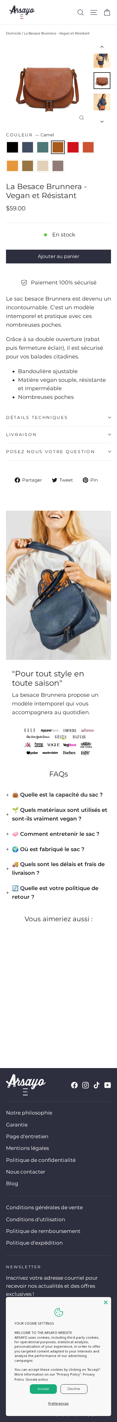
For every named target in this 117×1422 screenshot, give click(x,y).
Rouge (73, 147)
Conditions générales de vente (44, 1207)
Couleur (30, 134)
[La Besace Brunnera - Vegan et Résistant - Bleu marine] (16, 1031)
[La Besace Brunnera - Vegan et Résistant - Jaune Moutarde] (49, 1031)
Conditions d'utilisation (35, 1219)
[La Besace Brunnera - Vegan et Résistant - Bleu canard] (22, 1031)
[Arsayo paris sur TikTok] (96, 1085)
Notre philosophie (29, 1113)
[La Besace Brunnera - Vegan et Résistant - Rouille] (42, 1031)
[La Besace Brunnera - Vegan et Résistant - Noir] (9, 1031)
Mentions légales (27, 1148)
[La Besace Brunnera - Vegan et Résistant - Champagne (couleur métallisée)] (62, 1031)
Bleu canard (42, 147)
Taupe (58, 166)
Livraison (21, 434)
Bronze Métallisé (27, 166)
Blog (12, 1183)
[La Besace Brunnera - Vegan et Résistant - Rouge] (36, 1031)
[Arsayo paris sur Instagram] (85, 1085)
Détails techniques (37, 417)
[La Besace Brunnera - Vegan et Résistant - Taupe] (69, 1031)
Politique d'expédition (34, 1243)
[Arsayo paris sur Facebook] (74, 1085)
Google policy (37, 1379)
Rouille (88, 147)
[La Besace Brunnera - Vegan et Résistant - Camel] (29, 1031)
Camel (58, 147)
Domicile (13, 33)
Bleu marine (27, 147)
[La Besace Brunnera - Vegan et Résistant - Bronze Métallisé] (55, 1031)
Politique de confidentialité (41, 1160)
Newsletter (23, 1266)
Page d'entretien (27, 1136)
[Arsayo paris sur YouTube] (107, 1085)
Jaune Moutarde (12, 166)
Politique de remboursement (43, 1231)
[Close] (106, 1302)
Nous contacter (25, 1172)
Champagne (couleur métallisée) (42, 166)
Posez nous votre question (50, 451)
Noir (12, 147)
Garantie (17, 1125)
